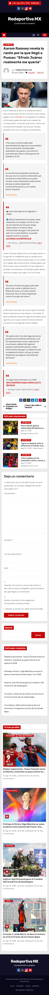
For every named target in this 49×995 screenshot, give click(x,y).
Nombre (8, 540)
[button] (38, 35)
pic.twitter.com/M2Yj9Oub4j (18, 238)
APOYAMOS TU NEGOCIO (25, 990)
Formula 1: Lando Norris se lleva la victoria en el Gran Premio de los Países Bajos (24, 935)
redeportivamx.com (23, 70)
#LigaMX (31, 73)
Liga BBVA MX (9, 45)
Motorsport (9, 846)
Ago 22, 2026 (26, 431)
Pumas (19, 117)
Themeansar (24, 981)
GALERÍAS (35, 986)
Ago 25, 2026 (11, 776)
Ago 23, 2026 (11, 886)
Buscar (9, 627)
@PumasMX (11, 382)
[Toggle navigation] (33, 35)
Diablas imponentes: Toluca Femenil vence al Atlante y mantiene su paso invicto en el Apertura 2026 (24, 660)
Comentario (10, 493)
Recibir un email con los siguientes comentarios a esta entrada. (19, 602)
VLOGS (27, 986)
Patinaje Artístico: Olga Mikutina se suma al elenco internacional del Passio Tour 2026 (23, 827)
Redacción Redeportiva (25, 736)
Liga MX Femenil (10, 736)
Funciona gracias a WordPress (17, 979)
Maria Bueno (37, 448)
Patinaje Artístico (11, 791)
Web (6, 568)
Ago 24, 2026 (11, 831)
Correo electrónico (13, 554)
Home (12, 986)
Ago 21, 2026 (26, 463)
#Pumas (40, 73)
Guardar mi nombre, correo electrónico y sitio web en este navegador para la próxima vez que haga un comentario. (24, 588)
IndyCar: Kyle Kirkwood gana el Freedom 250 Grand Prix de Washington (23, 880)
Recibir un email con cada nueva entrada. (24, 609)
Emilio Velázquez (26, 831)
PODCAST (20, 986)
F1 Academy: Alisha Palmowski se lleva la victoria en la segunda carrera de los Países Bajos (23, 708)
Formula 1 (9, 901)
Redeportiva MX (24, 19)
